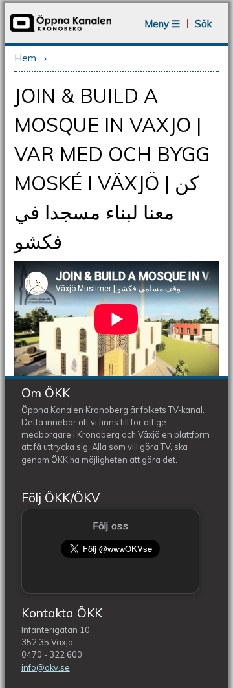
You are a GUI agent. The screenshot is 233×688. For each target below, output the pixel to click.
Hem (25, 58)
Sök (203, 23)
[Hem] (61, 31)
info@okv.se (45, 667)
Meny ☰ (162, 23)
